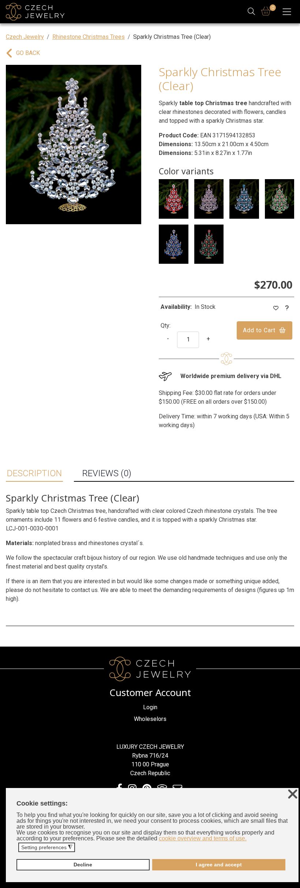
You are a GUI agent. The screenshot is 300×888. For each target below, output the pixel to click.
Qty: (165, 325)
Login (150, 707)
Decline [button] (83, 864)
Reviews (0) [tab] (106, 473)
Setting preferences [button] (46, 847)
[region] (73, 144)
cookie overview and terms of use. (203, 838)
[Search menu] (251, 12)
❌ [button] (293, 794)
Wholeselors (150, 718)
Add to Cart (259, 330)
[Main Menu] (287, 11)
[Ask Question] (287, 308)
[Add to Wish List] (276, 308)
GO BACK (28, 52)
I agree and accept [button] (219, 864)
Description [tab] (34, 473)
